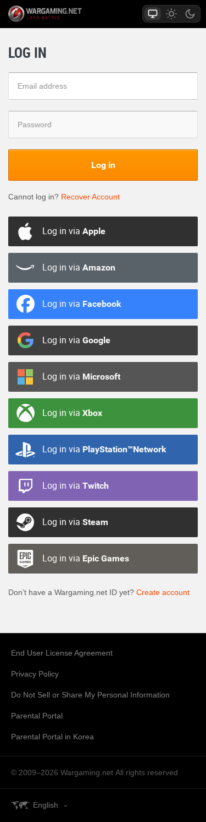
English (45, 805)
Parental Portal (37, 715)
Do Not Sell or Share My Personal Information (90, 694)
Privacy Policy (35, 673)
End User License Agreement (62, 652)
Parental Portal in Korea (52, 736)
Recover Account (90, 196)
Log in (103, 165)
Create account (163, 592)
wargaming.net (64, 14)
